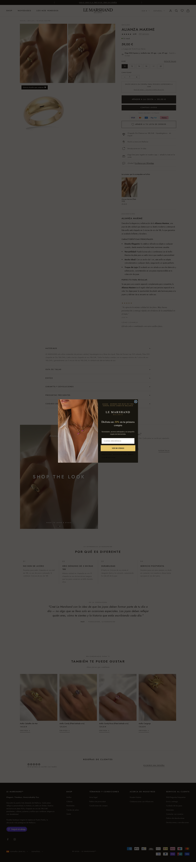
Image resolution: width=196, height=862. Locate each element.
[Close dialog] (136, 401)
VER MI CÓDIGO (118, 448)
